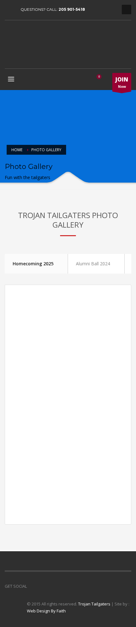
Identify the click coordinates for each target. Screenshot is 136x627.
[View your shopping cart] (101, 80)
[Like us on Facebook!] (31, 586)
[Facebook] (9, 9)
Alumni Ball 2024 (93, 264)
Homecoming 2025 (33, 264)
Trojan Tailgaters (94, 604)
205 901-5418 (72, 9)
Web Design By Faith (46, 611)
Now (121, 82)
